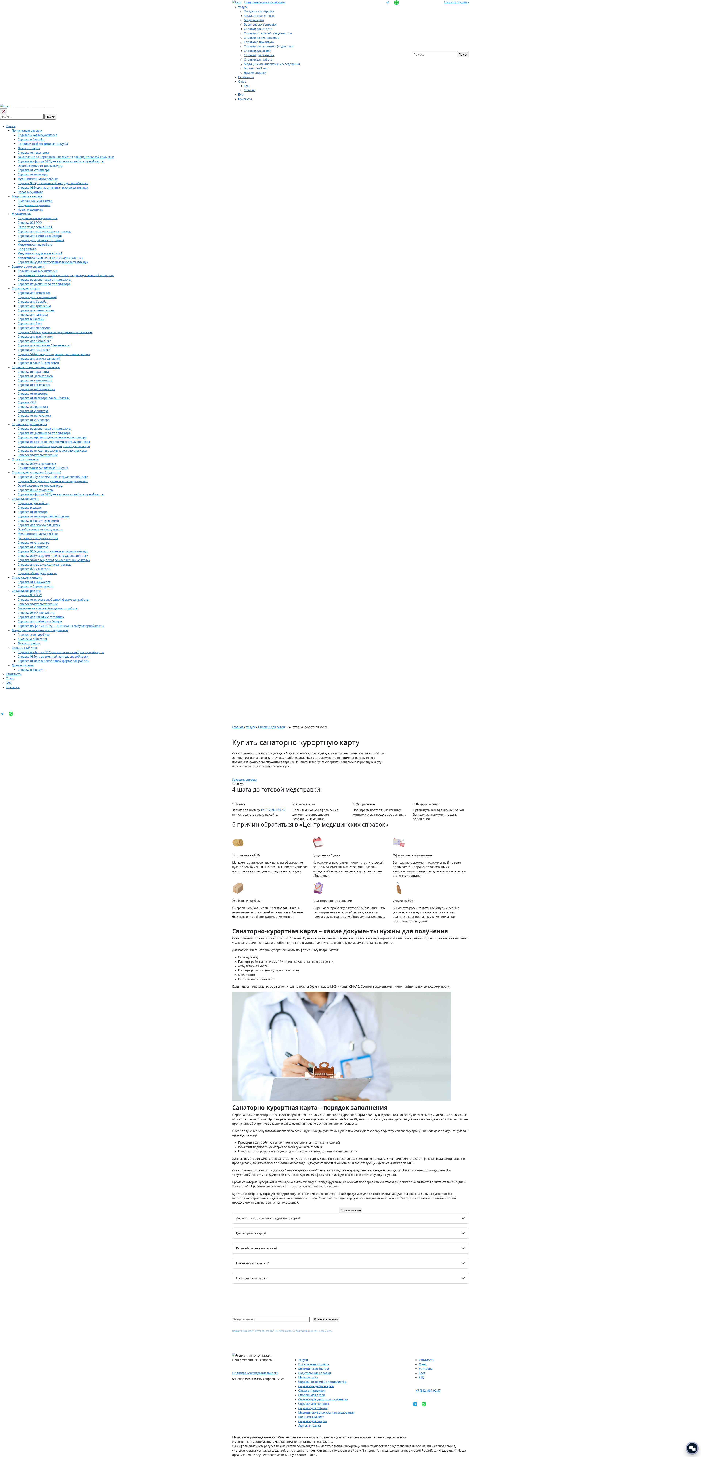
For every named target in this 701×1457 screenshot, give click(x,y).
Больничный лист (256, 68)
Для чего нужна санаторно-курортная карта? (268, 1218)
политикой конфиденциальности (314, 1330)
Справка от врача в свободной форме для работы (53, 599)
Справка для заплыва (33, 315)
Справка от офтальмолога (36, 389)
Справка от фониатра (33, 411)
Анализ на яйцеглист (32, 639)
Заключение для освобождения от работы (48, 608)
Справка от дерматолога (35, 376)
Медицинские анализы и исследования (272, 64)
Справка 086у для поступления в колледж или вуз (53, 188)
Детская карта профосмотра (38, 538)
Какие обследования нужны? (256, 1248)
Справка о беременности (36, 586)
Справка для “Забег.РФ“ (34, 341)
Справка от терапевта (33, 152)
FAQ (247, 86)
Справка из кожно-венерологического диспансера (54, 442)
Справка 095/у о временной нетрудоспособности (53, 183)
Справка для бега (30, 323)
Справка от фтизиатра (33, 170)
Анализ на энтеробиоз (34, 635)
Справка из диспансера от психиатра (44, 284)
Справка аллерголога (33, 407)
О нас (242, 81)
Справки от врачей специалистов (268, 33)
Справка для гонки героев (36, 310)
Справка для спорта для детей (39, 358)
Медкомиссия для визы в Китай (40, 253)
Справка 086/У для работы (36, 613)
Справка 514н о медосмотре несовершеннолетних (54, 354)
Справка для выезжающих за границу (44, 231)
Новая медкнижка (30, 192)
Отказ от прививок (25, 459)
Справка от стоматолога (35, 380)
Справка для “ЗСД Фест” (34, 350)
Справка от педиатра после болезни (44, 398)
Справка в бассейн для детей (38, 363)
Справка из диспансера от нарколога (44, 280)
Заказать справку (456, 2)
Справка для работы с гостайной (41, 240)
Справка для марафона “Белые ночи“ (44, 345)
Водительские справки (260, 24)
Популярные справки (259, 11)
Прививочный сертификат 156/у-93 (43, 144)
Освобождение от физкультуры (40, 166)
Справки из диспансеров (261, 38)
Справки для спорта (258, 29)
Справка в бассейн (31, 139)
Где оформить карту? (251, 1233)
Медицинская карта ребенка (38, 179)
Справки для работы (258, 60)
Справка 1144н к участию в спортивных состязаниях (55, 332)
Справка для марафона (34, 328)
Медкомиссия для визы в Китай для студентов (50, 258)
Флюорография (29, 148)
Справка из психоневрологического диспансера (52, 450)
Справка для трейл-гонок (35, 337)
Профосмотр (27, 249)
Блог (241, 95)
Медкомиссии (254, 20)
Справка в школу (29, 507)
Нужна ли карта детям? (252, 1263)
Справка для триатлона (34, 306)
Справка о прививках (259, 42)
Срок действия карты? (251, 1278)
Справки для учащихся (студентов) (268, 46)
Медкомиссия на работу (35, 244)
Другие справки (255, 73)
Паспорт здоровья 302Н (35, 227)
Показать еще (350, 1210)
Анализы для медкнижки (35, 201)
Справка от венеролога (34, 415)
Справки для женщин (259, 55)
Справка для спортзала (34, 293)
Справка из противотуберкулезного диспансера (52, 437)
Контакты (245, 99)
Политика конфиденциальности (255, 1373)
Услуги (243, 7)
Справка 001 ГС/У (30, 223)
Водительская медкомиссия (37, 135)
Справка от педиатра (33, 174)
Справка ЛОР (27, 402)
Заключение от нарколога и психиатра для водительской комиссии (66, 157)
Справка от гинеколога (34, 385)
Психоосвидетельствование (38, 455)
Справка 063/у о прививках (37, 464)
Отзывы (249, 90)
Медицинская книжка (259, 16)
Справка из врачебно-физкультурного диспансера (54, 446)
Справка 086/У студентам (35, 490)
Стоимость (246, 77)
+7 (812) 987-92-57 (273, 810)
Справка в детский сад (33, 503)
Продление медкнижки (34, 205)
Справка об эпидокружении (37, 573)
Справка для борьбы (32, 301)
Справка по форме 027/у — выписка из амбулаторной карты (61, 161)
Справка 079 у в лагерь (34, 569)
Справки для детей (257, 51)
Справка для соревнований (37, 297)
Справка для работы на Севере (40, 236)
